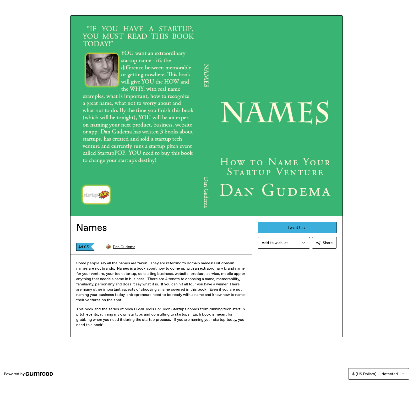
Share (328, 242)
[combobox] (284, 243)
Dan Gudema (124, 247)
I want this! (297, 227)
